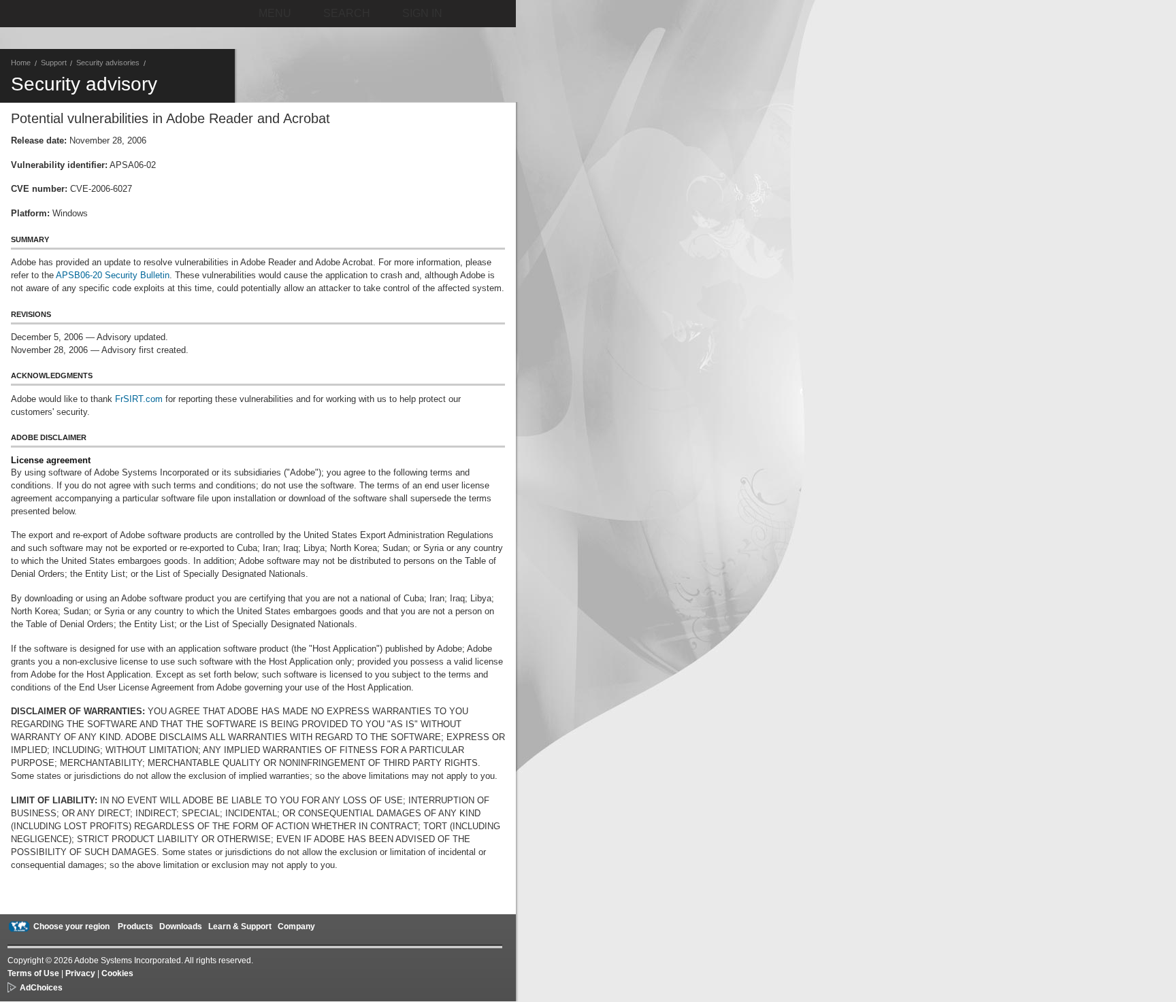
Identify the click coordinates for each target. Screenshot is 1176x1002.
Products (135, 926)
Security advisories (108, 63)
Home (21, 63)
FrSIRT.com (139, 399)
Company (296, 926)
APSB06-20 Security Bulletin (112, 275)
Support (54, 63)
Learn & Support (240, 926)
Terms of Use (33, 973)
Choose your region (71, 926)
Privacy (80, 973)
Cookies (117, 973)
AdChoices (41, 987)
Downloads (180, 926)
